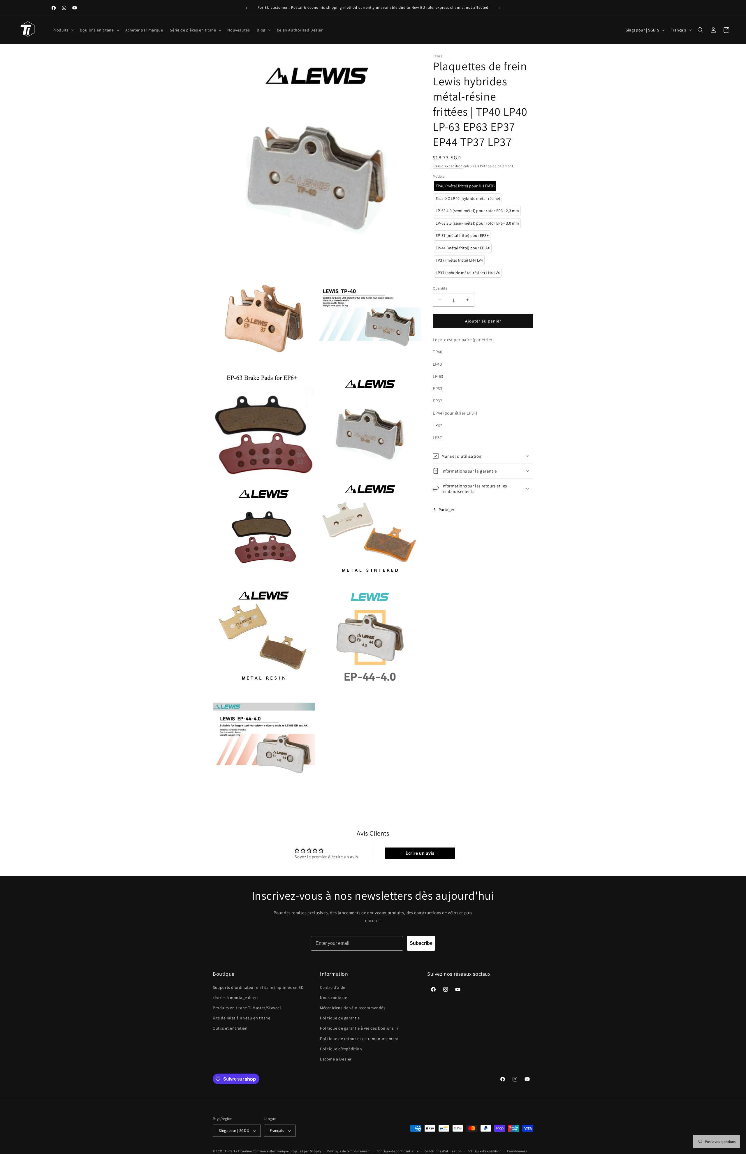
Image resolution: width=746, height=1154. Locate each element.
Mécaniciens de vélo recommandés (353, 1007)
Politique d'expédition (341, 1048)
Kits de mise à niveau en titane (241, 1018)
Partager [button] (447, 509)
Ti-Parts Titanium (238, 1151)
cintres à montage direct (236, 997)
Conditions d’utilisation (443, 1151)
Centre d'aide (332, 987)
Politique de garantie (340, 1018)
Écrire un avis (419, 853)
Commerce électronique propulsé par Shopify (287, 1151)
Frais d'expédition (448, 166)
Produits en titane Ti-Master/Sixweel (247, 1007)
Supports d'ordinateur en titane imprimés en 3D (258, 987)
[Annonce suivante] (499, 7)
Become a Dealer (336, 1059)
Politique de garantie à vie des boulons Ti (359, 1028)
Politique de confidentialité (397, 1151)
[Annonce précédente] (246, 7)
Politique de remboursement (349, 1151)
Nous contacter (334, 997)
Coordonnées (517, 1151)
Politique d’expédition (484, 1151)
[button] (63, 30)
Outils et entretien (230, 1028)
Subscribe (421, 943)
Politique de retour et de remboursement (359, 1038)
